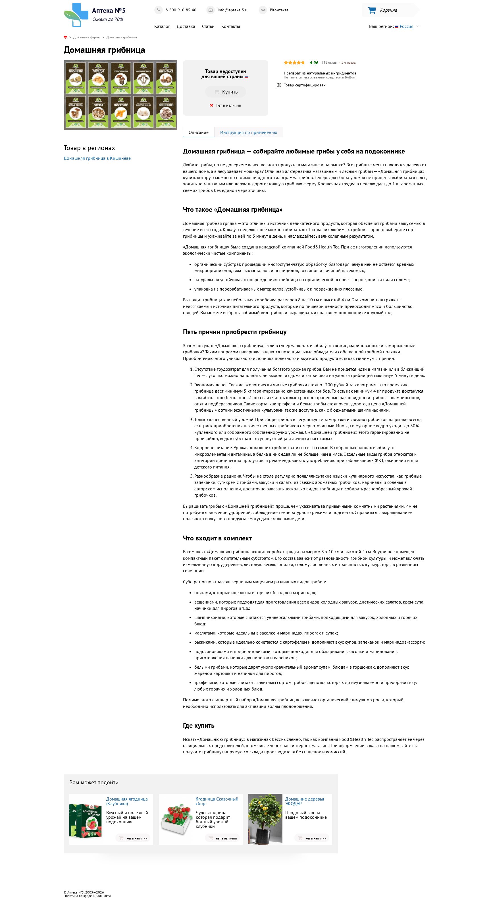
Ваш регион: (391, 26)
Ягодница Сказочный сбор (217, 801)
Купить (110, 206)
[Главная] (65, 37)
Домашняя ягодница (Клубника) (127, 801)
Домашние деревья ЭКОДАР (304, 801)
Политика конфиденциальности (87, 895)
